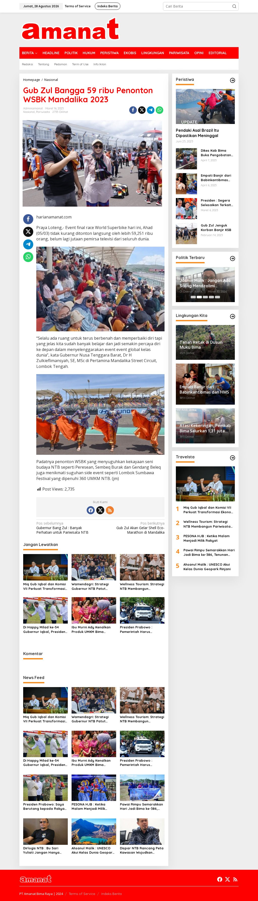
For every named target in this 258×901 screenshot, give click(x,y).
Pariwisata (43, 112)
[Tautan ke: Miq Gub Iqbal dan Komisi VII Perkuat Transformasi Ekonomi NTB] (205, 483)
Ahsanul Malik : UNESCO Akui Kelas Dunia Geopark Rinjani (93, 850)
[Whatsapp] (159, 110)
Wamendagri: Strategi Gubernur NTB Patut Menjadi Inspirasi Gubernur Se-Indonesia (91, 586)
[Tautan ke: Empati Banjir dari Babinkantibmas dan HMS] (186, 183)
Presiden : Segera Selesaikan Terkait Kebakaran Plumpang (216, 202)
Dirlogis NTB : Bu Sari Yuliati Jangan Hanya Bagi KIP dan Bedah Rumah (41, 850)
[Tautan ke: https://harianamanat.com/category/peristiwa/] (233, 80)
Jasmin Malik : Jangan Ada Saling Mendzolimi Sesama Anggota (205, 283)
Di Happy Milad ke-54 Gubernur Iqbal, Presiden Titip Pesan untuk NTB (44, 629)
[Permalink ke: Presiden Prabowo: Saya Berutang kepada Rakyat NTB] (45, 787)
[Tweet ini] (142, 110)
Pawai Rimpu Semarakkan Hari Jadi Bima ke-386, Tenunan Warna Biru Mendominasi (141, 806)
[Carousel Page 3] (205, 297)
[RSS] (110, 510)
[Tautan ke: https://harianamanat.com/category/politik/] (233, 258)
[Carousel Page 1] (193, 297)
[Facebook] (91, 510)
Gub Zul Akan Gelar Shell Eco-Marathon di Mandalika (140, 528)
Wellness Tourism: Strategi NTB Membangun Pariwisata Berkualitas (142, 586)
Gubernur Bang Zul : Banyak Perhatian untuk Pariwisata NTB (62, 528)
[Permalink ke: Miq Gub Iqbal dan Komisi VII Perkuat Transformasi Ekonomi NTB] (45, 567)
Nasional (29, 112)
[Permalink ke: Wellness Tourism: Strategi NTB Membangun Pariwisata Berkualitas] (142, 567)
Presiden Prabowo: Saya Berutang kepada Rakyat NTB (44, 806)
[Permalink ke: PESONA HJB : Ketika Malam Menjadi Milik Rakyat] (94, 787)
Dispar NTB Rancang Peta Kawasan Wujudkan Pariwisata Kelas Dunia (142, 850)
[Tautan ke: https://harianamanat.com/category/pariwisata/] (233, 458)
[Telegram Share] (150, 110)
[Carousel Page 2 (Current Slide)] (199, 297)
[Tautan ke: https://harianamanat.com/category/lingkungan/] (233, 316)
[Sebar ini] (133, 110)
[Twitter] (100, 510)
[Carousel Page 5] (217, 297)
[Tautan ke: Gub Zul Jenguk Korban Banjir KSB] (186, 233)
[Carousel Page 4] (211, 297)
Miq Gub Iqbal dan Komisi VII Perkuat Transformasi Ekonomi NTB (44, 586)
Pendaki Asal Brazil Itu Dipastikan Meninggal (197, 133)
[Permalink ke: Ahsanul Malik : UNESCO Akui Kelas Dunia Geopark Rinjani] (94, 831)
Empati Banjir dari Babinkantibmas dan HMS (216, 177)
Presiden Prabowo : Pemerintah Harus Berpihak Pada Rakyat (139, 629)
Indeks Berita (111, 894)
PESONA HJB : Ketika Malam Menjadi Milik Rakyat (88, 806)
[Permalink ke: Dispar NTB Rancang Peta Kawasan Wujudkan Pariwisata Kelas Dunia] (142, 831)
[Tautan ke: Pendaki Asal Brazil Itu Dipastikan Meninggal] (205, 106)
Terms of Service (82, 894)
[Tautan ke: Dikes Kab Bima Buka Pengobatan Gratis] (186, 158)
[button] (234, 6)
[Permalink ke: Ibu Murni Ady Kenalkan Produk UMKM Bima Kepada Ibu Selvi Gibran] (94, 610)
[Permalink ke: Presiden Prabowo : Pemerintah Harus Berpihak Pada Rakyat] (142, 610)
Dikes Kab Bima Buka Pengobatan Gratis (216, 152)
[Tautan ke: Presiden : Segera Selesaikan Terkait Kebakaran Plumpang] (186, 208)
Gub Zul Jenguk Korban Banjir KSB (216, 227)
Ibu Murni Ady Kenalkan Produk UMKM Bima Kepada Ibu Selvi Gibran (92, 629)
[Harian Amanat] (70, 29)
